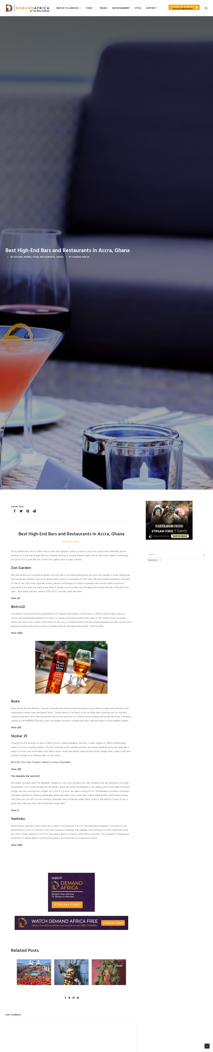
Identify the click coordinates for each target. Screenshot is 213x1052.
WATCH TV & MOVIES (67, 8)
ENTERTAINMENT (121, 8)
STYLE (138, 8)
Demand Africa (81, 257)
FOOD (89, 8)
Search (154, 560)
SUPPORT (151, 8)
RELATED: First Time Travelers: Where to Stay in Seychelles (41, 762)
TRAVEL (103, 8)
